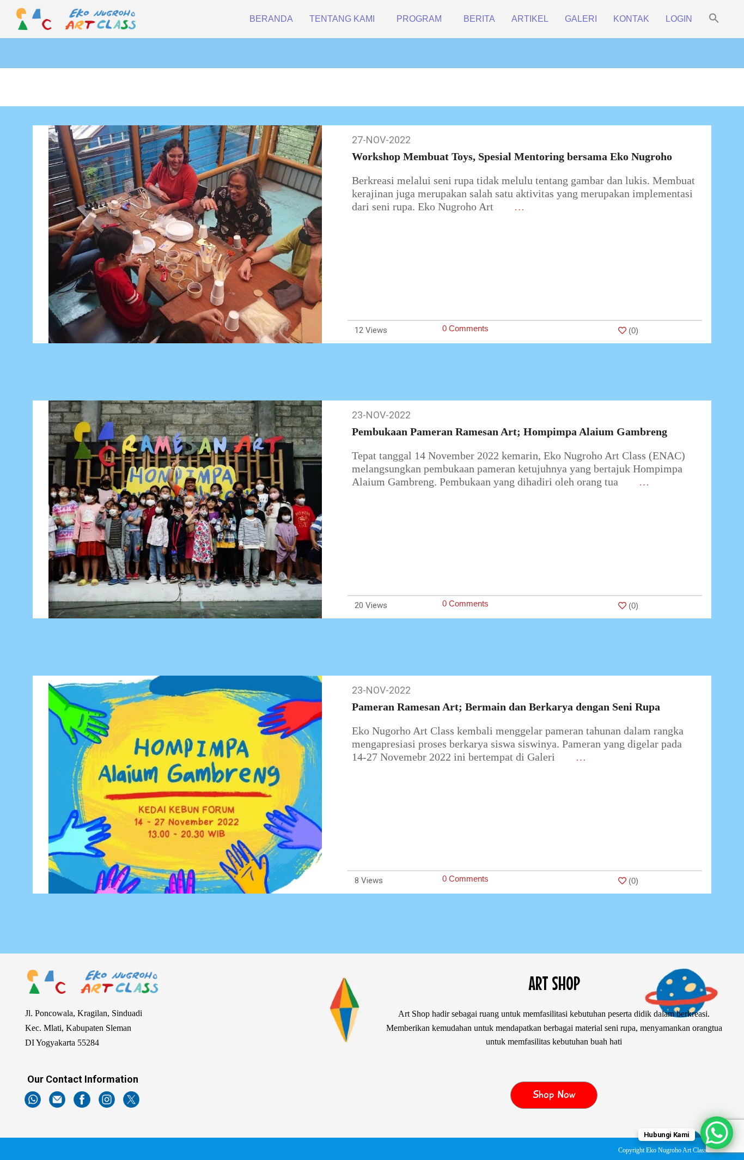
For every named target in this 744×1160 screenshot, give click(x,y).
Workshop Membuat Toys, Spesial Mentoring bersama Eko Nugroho (512, 156)
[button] (714, 19)
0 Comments (465, 328)
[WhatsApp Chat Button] (716, 1132)
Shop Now (554, 1094)
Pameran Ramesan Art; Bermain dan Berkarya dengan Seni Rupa (506, 707)
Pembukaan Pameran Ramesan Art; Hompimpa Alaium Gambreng (509, 432)
